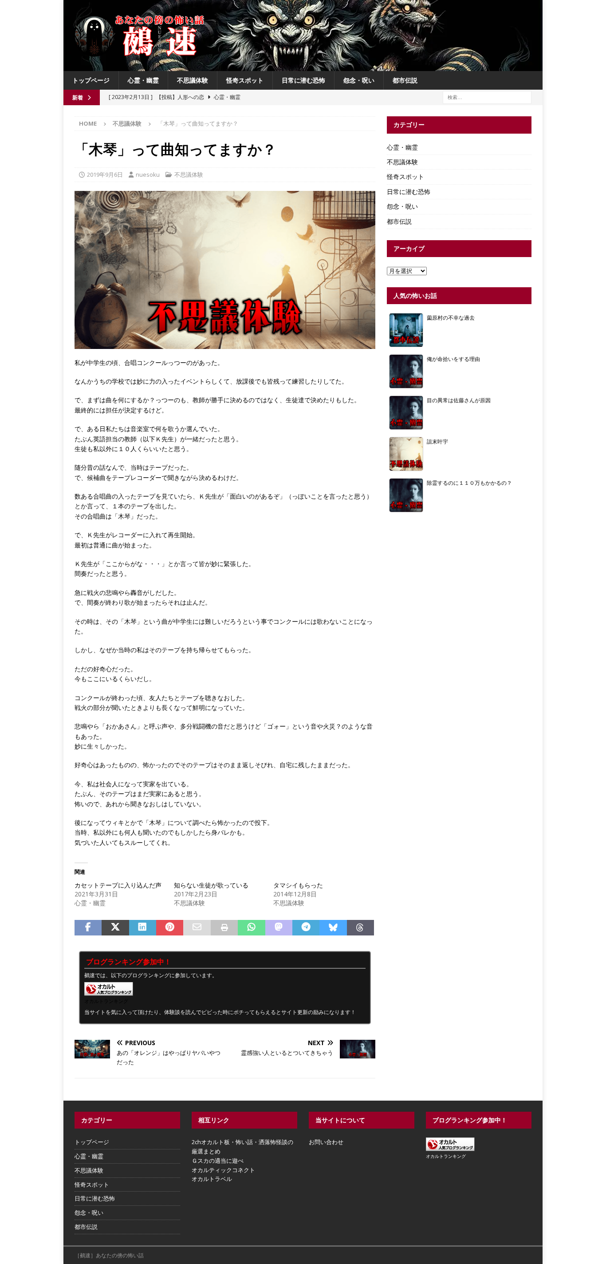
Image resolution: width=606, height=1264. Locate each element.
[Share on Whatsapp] (251, 928)
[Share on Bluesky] (332, 928)
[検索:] (487, 97)
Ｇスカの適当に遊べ (218, 1161)
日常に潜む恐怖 (303, 80)
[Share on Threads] (360, 928)
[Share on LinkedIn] (142, 928)
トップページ (91, 80)
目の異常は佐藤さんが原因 (459, 400)
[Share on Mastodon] (278, 928)
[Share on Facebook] (88, 928)
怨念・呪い (358, 80)
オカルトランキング (106, 1001)
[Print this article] (224, 928)
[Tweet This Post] (115, 928)
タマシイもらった (298, 885)
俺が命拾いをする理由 (453, 358)
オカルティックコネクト (223, 1170)
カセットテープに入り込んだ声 (118, 885)
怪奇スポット (245, 80)
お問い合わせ (326, 1142)
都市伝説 (405, 80)
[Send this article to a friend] (196, 928)
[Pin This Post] (169, 928)
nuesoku (148, 174)
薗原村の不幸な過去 (451, 317)
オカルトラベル (212, 1179)
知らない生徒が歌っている (211, 885)
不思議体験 (192, 80)
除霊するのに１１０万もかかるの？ (469, 482)
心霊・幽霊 (143, 80)
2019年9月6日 (105, 174)
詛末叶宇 (437, 441)
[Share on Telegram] (305, 928)
